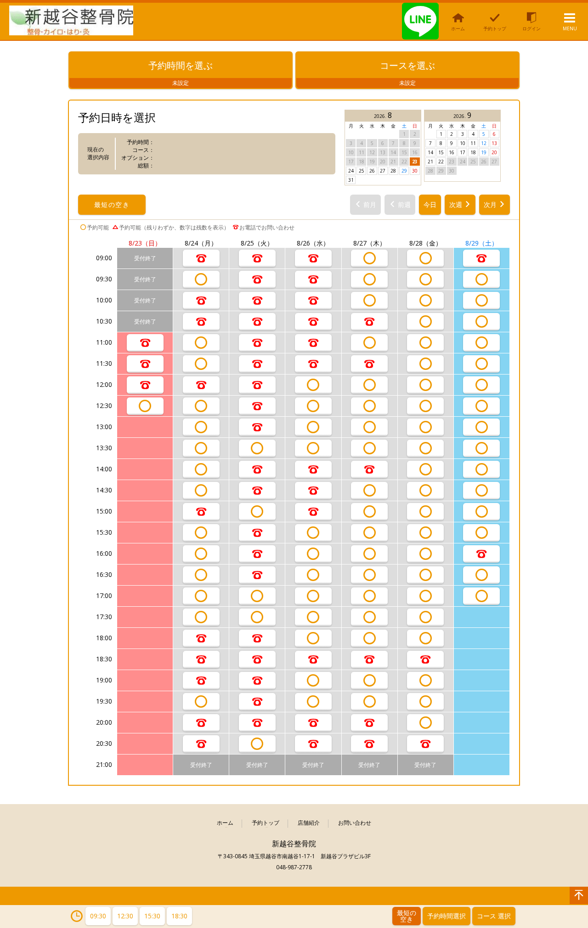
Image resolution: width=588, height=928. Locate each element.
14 (430, 152)
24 (351, 171)
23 (415, 161)
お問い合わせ (354, 823)
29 (404, 171)
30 (415, 171)
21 (430, 161)
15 (441, 152)
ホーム (225, 823)
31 (351, 180)
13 (494, 143)
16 (451, 152)
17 (462, 152)
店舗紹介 (309, 823)
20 (494, 152)
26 (372, 171)
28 (393, 171)
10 (462, 143)
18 (473, 152)
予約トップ (265, 823)
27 (382, 171)
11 (473, 143)
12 (483, 143)
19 (483, 152)
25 (361, 171)
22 (441, 161)
